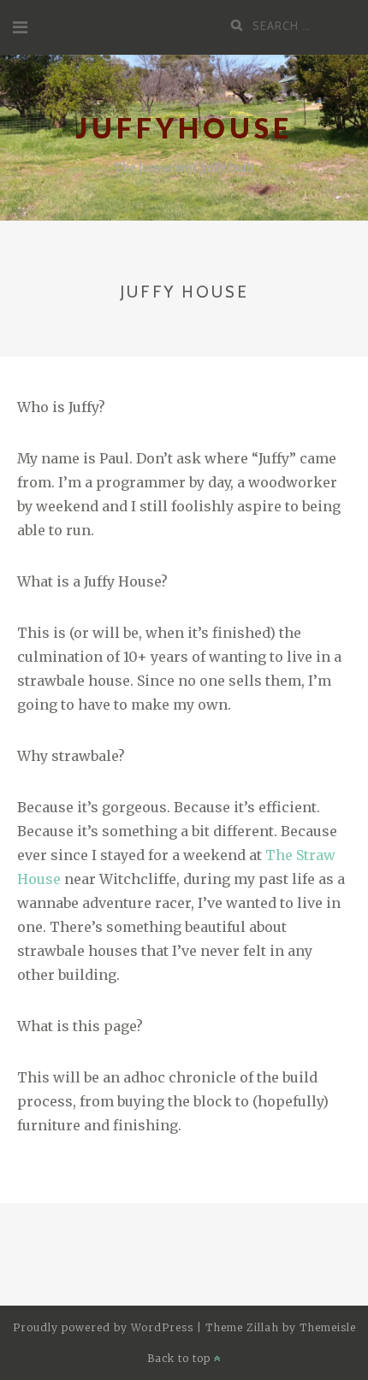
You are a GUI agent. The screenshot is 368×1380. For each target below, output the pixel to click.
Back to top (180, 1358)
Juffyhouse (184, 127)
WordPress (162, 1327)
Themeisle (328, 1327)
